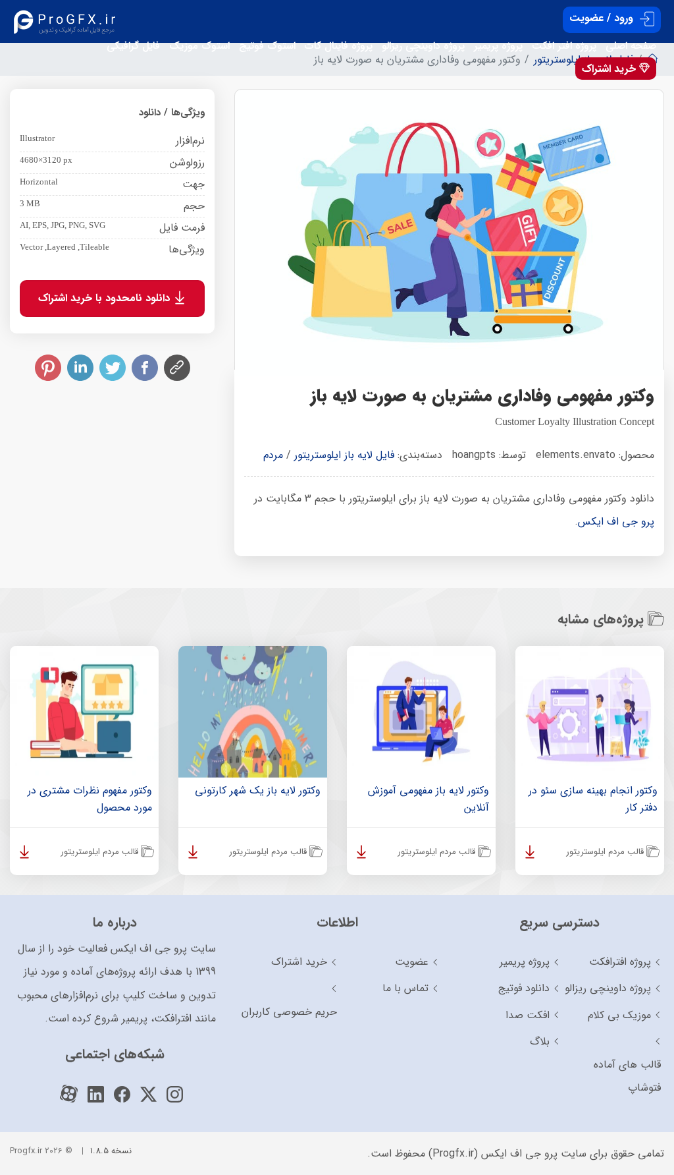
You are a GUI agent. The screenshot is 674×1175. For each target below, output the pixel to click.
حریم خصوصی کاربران (289, 1012)
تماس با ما (405, 988)
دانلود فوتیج (524, 988)
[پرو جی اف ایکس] (67, 21)
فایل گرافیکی (133, 46)
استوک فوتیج (267, 46)
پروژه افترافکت (620, 962)
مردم (273, 455)
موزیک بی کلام (619, 1015)
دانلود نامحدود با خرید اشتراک (105, 298)
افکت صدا (528, 1015)
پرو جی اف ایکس (616, 521)
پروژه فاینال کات (339, 46)
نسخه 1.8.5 (111, 1151)
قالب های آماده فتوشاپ (627, 1076)
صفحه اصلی (631, 46)
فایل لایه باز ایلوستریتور (344, 455)
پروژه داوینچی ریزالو (423, 46)
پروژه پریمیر (498, 46)
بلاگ (540, 1041)
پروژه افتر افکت (564, 46)
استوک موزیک (199, 46)
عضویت (411, 962)
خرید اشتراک (610, 69)
